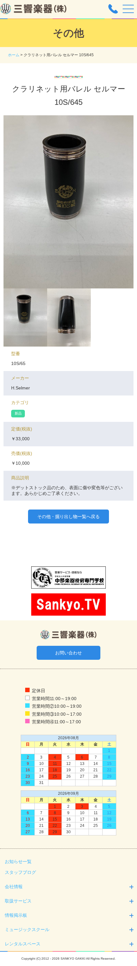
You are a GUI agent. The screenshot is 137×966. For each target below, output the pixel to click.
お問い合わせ (68, 652)
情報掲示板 (16, 915)
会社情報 (14, 886)
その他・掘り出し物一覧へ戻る (68, 516)
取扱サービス (18, 900)
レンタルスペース (22, 943)
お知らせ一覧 (18, 861)
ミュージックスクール (27, 929)
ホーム (13, 55)
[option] (69, 201)
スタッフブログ (20, 872)
